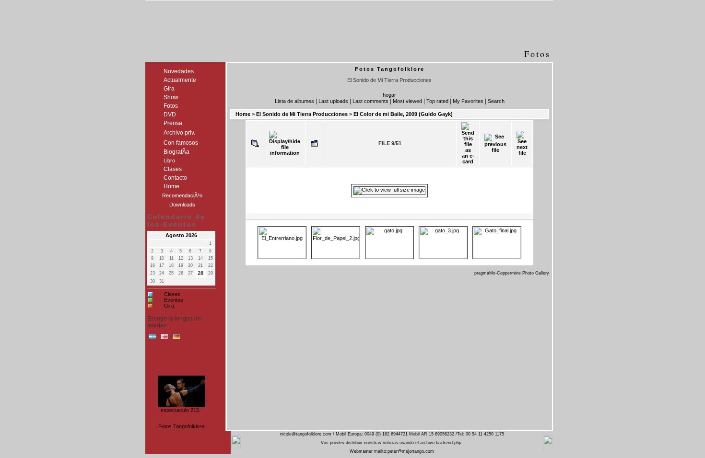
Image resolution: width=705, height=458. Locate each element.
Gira (169, 306)
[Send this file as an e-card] (468, 143)
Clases (172, 294)
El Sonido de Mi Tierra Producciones (302, 114)
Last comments (370, 101)
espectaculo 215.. (181, 409)
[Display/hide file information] (284, 143)
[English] (164, 339)
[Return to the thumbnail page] (255, 143)
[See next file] (522, 143)
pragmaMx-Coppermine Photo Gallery (511, 273)
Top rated (437, 101)
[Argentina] (152, 339)
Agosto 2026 (181, 235)
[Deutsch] (176, 339)
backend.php (448, 442)
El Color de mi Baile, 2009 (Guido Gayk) (403, 114)
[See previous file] (495, 143)
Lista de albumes (294, 101)
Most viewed (407, 101)
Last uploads (333, 101)
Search (496, 101)
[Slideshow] (314, 143)
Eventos (173, 300)
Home (242, 114)
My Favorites (468, 101)
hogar (389, 95)
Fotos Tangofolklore (181, 426)
